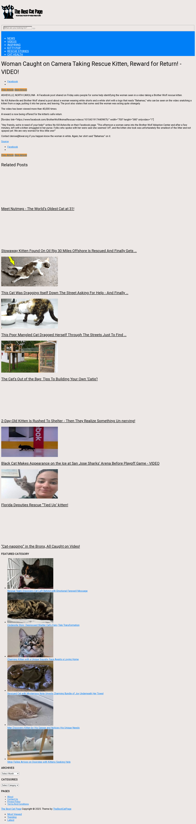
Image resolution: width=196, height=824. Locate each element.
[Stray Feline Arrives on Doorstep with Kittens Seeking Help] (30, 759)
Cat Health (15, 54)
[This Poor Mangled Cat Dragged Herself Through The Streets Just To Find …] (98, 314)
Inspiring (14, 44)
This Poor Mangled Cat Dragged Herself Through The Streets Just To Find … (63, 335)
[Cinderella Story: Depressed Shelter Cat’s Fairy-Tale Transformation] (30, 622)
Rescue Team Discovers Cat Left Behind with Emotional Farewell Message (47, 590)
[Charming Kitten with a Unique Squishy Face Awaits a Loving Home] (30, 656)
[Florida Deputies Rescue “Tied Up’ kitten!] (98, 484)
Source (5, 141)
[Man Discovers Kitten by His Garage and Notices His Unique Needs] (30, 724)
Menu (4, 32)
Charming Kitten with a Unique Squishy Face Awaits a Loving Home (43, 659)
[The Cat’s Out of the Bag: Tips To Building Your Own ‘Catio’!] (98, 357)
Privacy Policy (14, 801)
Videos (12, 41)
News (11, 38)
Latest (10, 820)
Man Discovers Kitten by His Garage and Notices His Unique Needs (43, 727)
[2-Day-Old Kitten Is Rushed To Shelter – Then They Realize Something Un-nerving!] (98, 400)
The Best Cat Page (11, 808)
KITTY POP (14, 48)
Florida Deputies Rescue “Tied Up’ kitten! (34, 505)
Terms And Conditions (18, 804)
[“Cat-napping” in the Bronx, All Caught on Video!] (98, 526)
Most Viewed (14, 814)
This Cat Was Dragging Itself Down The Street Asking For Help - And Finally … (64, 293)
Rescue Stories (18, 51)
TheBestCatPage (62, 808)
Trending (12, 817)
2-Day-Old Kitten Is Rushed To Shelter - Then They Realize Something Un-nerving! (68, 421)
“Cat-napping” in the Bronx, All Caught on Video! (40, 546)
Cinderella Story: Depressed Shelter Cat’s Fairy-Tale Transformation (43, 625)
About (10, 796)
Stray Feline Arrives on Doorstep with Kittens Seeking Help (39, 761)
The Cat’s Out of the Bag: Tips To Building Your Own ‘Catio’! (49, 379)
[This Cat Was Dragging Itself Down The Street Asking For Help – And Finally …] (98, 272)
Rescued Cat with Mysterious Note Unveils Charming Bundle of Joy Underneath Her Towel (55, 693)
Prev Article (7, 89)
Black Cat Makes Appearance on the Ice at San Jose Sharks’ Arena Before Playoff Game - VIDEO (80, 463)
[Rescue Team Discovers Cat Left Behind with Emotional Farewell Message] (30, 588)
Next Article (20, 89)
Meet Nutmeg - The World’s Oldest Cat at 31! (37, 209)
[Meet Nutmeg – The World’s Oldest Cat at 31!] (98, 188)
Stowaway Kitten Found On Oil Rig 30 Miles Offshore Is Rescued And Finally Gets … (69, 251)
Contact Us (12, 799)
